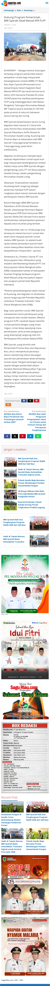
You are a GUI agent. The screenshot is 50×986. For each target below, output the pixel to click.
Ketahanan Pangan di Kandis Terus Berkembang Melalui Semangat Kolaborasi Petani (11, 819)
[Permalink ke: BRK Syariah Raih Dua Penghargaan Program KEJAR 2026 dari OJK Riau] (10, 462)
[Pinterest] (36, 400)
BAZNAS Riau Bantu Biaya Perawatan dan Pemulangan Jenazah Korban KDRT (14, 416)
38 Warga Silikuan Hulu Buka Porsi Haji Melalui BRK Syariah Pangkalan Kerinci (31, 494)
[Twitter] (30, 400)
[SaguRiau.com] (11, 3)
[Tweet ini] (15, 436)
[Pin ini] (22, 436)
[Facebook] (24, 400)
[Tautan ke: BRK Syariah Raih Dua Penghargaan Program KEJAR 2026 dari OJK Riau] (37, 807)
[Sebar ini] (7, 436)
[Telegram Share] (30, 436)
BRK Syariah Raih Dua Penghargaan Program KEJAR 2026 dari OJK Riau (31, 461)
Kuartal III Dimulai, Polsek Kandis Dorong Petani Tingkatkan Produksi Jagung (31, 505)
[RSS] (8, 404)
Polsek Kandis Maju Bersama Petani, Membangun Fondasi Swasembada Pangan (31, 483)
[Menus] (47, 3)
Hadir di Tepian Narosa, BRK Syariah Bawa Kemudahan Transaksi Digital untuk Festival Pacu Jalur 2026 (14, 541)
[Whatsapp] (38, 436)
